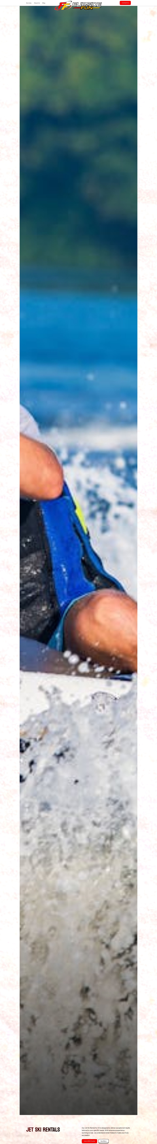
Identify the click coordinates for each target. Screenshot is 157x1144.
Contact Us (125, 3)
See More (104, 1141)
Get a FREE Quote (89, 1141)
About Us (37, 3)
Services (28, 3)
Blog (43, 3)
